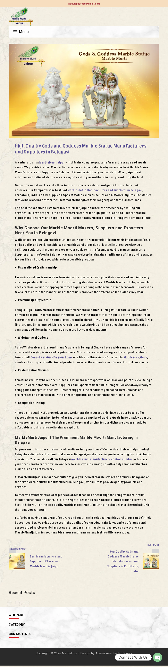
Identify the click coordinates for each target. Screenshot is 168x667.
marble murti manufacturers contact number (102, 459)
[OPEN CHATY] (157, 657)
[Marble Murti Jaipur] (21, 16)
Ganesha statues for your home (52, 357)
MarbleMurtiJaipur (52, 162)
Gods (143, 357)
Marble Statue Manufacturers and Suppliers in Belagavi (104, 190)
